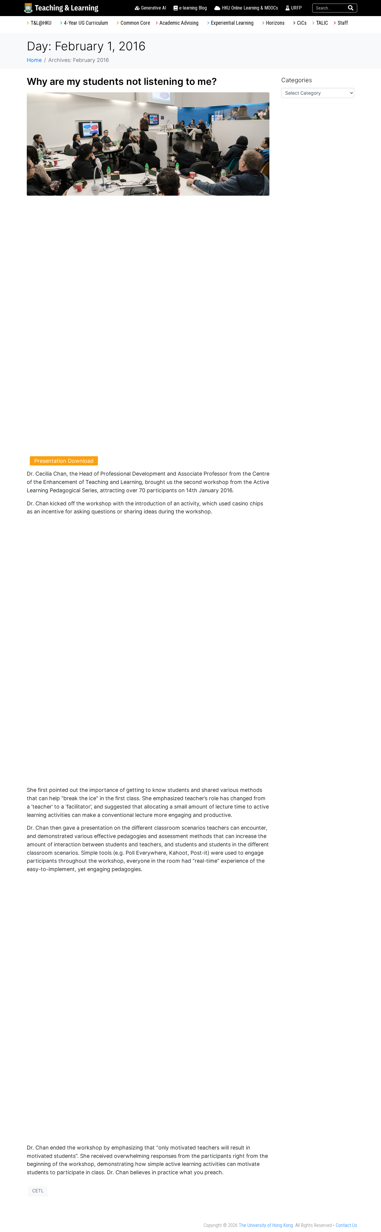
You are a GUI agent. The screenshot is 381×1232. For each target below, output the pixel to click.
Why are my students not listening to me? (122, 81)
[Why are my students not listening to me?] (148, 143)
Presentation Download (63, 461)
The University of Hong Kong (266, 1225)
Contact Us (346, 1225)
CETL (38, 1191)
